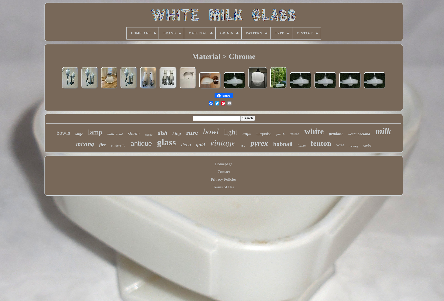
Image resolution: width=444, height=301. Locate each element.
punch (280, 134)
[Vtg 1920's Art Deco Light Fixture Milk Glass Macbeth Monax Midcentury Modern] (278, 88)
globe (367, 145)
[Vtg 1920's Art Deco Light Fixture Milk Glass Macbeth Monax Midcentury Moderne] (234, 88)
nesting (354, 146)
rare (192, 132)
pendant (336, 134)
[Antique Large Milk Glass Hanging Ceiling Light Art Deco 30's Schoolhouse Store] (257, 88)
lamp (95, 132)
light (230, 132)
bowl (211, 131)
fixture (302, 145)
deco (186, 144)
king (176, 133)
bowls (63, 133)
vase (340, 144)
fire (102, 144)
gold (200, 144)
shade (134, 133)
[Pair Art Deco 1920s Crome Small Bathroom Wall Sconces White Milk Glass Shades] (168, 88)
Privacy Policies (223, 179)
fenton (321, 143)
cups (247, 133)
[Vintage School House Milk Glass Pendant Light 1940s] (109, 88)
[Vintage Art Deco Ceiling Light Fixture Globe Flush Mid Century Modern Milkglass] (188, 88)
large (79, 134)
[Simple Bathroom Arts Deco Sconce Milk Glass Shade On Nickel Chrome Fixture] (210, 88)
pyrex (259, 143)
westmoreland (359, 134)
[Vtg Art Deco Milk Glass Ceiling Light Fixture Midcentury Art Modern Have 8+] (350, 88)
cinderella (118, 145)
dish (162, 133)
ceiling (149, 134)
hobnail (282, 144)
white (314, 131)
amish (294, 134)
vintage (223, 142)
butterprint (115, 134)
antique (141, 143)
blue (243, 146)
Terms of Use (223, 187)
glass (166, 142)
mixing (85, 144)
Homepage (224, 164)
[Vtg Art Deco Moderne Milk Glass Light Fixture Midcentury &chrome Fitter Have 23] (374, 88)
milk (383, 131)
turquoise (263, 134)
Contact (224, 172)
